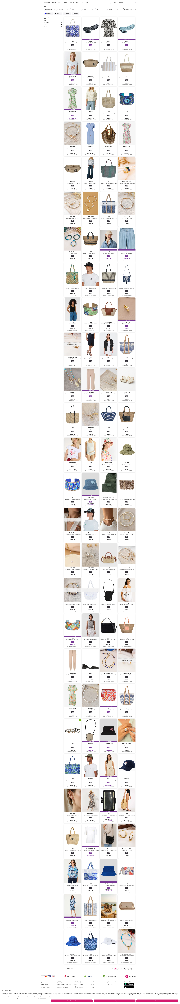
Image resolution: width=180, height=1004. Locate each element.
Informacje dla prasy (45, 987)
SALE (45, 26)
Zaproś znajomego (45, 984)
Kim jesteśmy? (44, 982)
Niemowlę (93, 984)
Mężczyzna (46, 22)
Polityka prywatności (62, 986)
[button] (47, 2)
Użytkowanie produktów (79, 986)
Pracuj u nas (43, 986)
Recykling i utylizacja (78, 987)
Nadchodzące (110, 984)
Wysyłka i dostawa (78, 982)
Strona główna (94, 982)
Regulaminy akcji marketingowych (64, 984)
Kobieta (46, 20)
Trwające (109, 982)
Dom (45, 24)
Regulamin (59, 982)
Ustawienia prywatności (62, 987)
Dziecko (46, 19)
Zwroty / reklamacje (78, 984)
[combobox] (122, 2)
